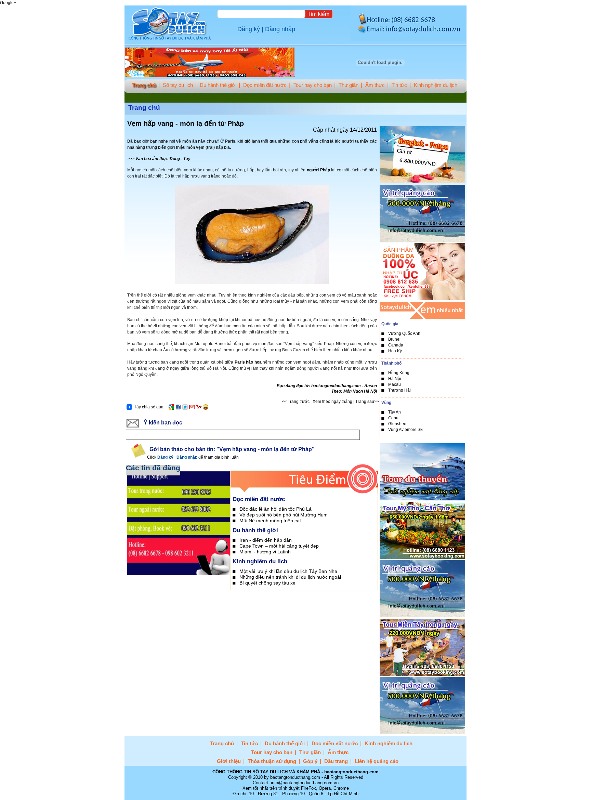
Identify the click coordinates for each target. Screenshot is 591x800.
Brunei (394, 339)
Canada (395, 345)
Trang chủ (144, 85)
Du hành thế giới (218, 85)
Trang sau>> (367, 401)
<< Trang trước (296, 401)
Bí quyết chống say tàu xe (267, 583)
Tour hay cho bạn (312, 85)
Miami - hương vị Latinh (265, 551)
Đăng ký (248, 29)
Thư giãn (348, 85)
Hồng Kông (398, 372)
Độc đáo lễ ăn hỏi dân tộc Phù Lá (275, 509)
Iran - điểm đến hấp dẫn (265, 540)
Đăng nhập (280, 29)
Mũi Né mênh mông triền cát (270, 520)
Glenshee (397, 423)
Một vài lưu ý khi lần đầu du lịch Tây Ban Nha (288, 571)
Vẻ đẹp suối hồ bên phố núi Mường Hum (283, 514)
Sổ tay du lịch (178, 85)
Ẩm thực (375, 85)
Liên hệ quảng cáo (376, 761)
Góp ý (310, 761)
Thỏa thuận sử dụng (272, 761)
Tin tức (399, 85)
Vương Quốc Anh (404, 333)
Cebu (393, 418)
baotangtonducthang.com (336, 385)
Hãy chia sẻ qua (148, 407)
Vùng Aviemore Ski (405, 429)
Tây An (394, 412)
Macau (394, 384)
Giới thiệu (229, 761)
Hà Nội (394, 378)
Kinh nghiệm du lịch (435, 85)
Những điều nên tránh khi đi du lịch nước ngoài (290, 577)
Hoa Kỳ (395, 351)
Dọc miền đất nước (265, 85)
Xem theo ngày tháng (332, 401)
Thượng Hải (399, 390)
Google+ (8, 2)
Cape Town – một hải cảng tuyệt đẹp (279, 546)
